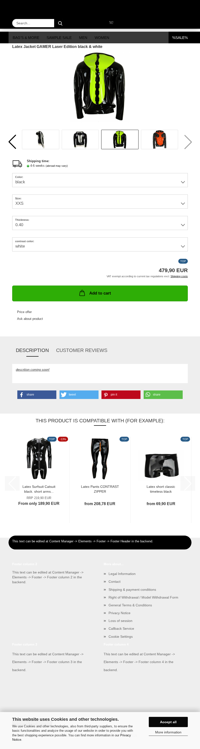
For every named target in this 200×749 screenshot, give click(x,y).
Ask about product (30, 319)
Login (163, 7)
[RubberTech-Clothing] (100, 23)
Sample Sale (59, 38)
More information (168, 732)
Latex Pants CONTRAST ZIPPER (100, 489)
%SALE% (180, 38)
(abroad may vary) (57, 165)
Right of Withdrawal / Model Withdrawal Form (143, 597)
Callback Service (121, 628)
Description (32, 350)
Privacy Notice (119, 613)
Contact (114, 581)
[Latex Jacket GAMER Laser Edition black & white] (100, 86)
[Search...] (60, 23)
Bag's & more (26, 38)
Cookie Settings (121, 636)
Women (102, 38)
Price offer (24, 312)
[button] (12, 142)
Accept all (168, 722)
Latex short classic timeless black (161, 489)
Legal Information (122, 574)
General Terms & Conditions (130, 605)
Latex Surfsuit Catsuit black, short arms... (38, 489)
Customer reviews (81, 350)
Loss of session (120, 621)
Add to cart (100, 293)
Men (83, 38)
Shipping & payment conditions (132, 590)
